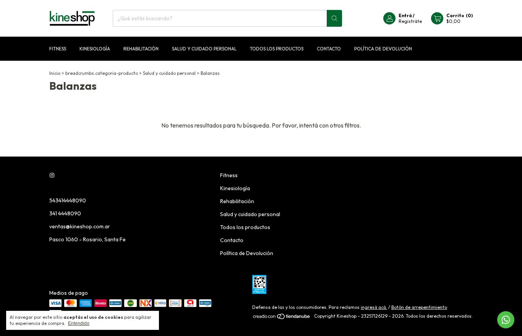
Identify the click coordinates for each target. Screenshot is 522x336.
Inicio (54, 73)
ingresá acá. (374, 307)
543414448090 (67, 200)
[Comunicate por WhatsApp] (505, 319)
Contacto (329, 49)
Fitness (57, 49)
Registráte (410, 21)
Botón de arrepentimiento (419, 307)
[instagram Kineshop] (52, 175)
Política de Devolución (383, 49)
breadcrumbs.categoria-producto (101, 73)
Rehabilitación (141, 49)
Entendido (78, 323)
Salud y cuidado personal (204, 49)
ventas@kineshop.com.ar (79, 226)
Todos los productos (276, 49)
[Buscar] (334, 18)
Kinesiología (94, 49)
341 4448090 (65, 213)
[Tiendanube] (281, 318)
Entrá (405, 15)
